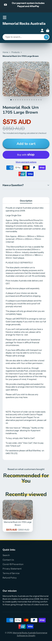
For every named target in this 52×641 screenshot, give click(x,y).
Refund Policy (10, 577)
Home (5, 52)
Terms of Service (11, 573)
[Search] (46, 37)
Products (15, 52)
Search (6, 555)
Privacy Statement (12, 568)
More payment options (26, 162)
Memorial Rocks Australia (24, 632)
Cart (47, 30)
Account (42, 30)
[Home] (24, 24)
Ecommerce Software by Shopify (32, 634)
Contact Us (8, 559)
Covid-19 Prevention (13, 564)
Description (26, 200)
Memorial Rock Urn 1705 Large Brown (18, 516)
